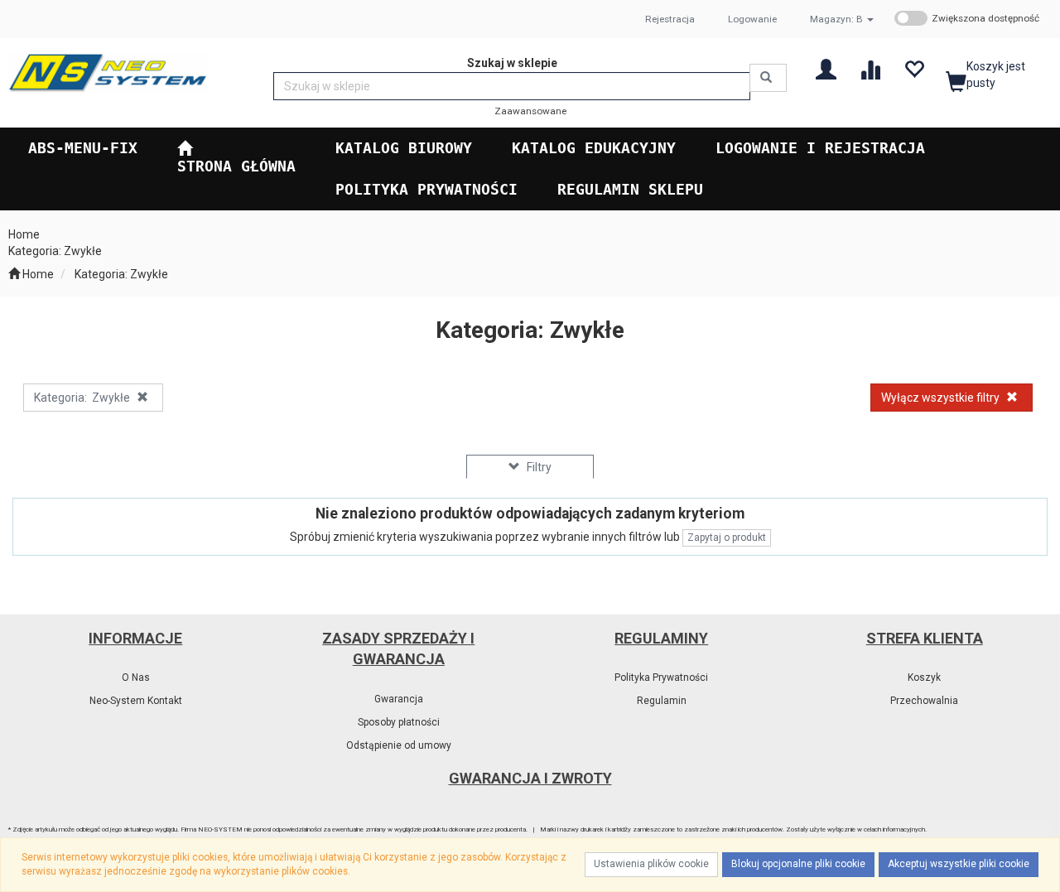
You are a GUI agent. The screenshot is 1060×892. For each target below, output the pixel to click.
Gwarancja (398, 699)
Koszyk (924, 677)
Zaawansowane (530, 111)
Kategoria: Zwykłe (121, 274)
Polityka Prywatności (661, 677)
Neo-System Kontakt (135, 700)
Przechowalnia (924, 700)
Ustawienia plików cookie (651, 864)
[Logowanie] (826, 68)
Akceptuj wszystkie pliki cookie (958, 864)
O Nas (136, 677)
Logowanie (752, 19)
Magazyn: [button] (836, 19)
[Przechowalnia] (914, 68)
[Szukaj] (768, 78)
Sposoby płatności (399, 722)
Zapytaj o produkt (726, 537)
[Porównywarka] (870, 68)
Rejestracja (670, 19)
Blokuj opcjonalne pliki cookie (798, 864)
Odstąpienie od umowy (398, 745)
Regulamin (662, 700)
